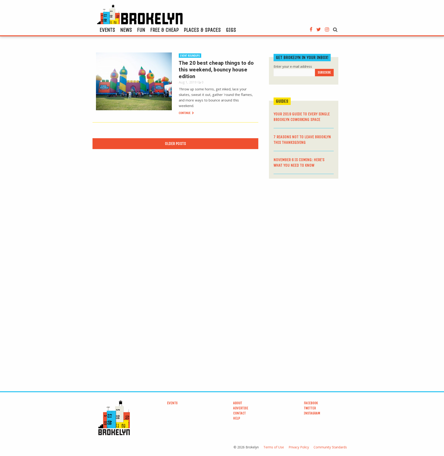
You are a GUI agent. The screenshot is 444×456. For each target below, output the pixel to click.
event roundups (190, 55)
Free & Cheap (164, 30)
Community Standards (330, 447)
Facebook (311, 403)
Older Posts (175, 143)
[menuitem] (107, 29)
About (237, 403)
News (126, 30)
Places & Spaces (202, 30)
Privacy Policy (299, 447)
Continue (185, 113)
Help (236, 418)
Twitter (310, 408)
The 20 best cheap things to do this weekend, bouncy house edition (216, 69)
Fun (141, 30)
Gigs (231, 30)
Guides (282, 101)
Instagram (312, 413)
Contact (239, 413)
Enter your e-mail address (293, 66)
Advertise (240, 408)
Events (107, 30)
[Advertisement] (303, 218)
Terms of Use (273, 447)
